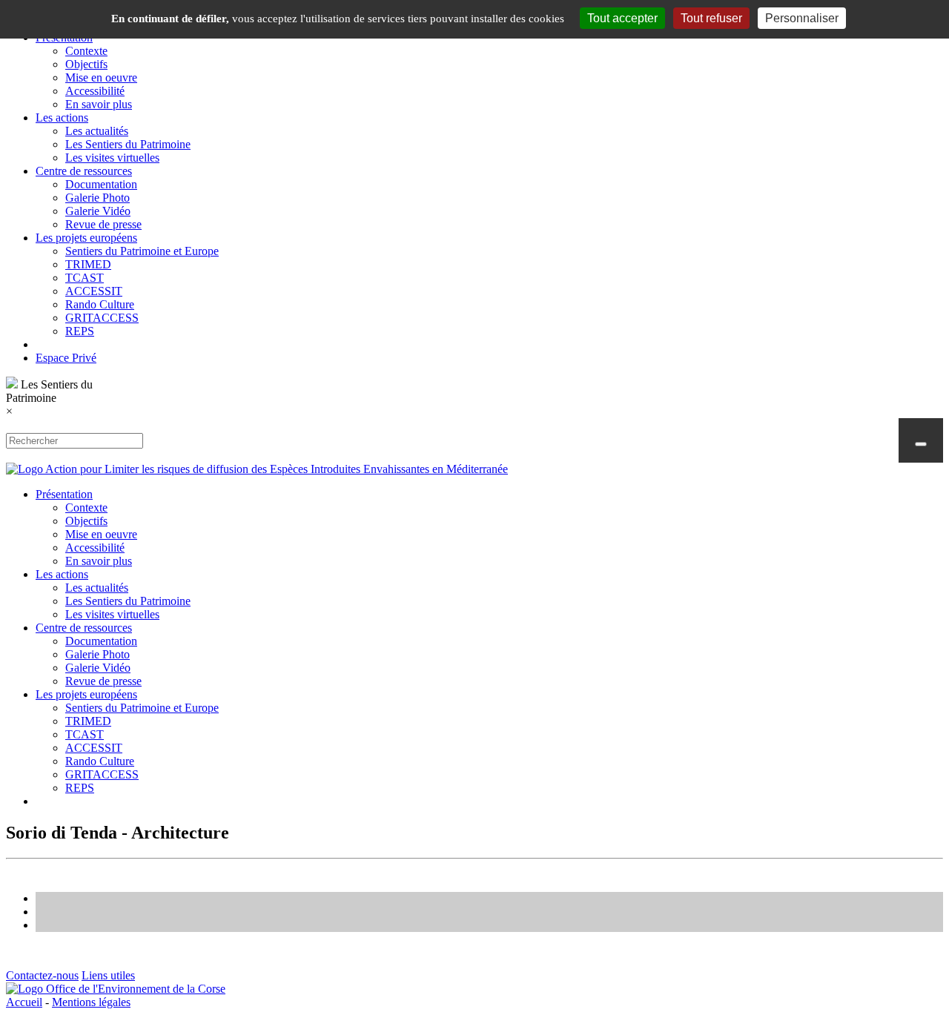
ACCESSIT (93, 291)
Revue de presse (103, 224)
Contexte (86, 50)
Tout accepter (622, 18)
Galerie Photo (97, 197)
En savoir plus (98, 104)
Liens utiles (108, 975)
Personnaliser (802, 18)
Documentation (101, 184)
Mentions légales (91, 1002)
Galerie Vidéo (97, 211)
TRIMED (88, 264)
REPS (79, 331)
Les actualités (96, 131)
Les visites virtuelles (112, 157)
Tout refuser (711, 18)
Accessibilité (95, 91)
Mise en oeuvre (101, 77)
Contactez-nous (42, 975)
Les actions (62, 117)
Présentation (64, 494)
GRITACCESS (102, 317)
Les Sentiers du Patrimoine (128, 144)
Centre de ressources (84, 171)
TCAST (84, 277)
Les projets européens (86, 237)
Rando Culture (99, 304)
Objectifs (86, 64)
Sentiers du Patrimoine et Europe (142, 251)
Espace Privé (66, 357)
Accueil (24, 1002)
